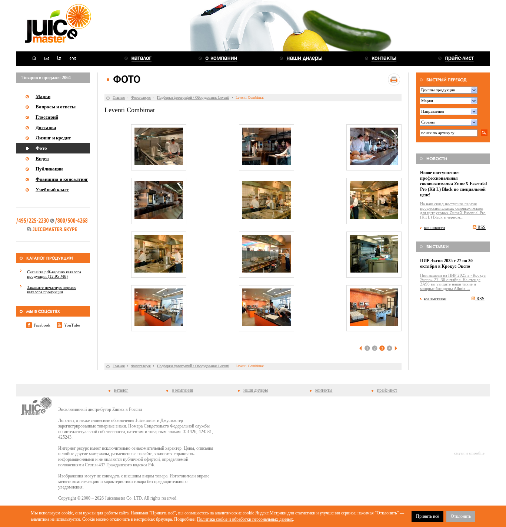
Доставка (46, 127)
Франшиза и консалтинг (62, 179)
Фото (41, 148)
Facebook (42, 325)
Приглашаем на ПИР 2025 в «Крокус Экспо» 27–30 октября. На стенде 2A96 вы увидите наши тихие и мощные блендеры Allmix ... (453, 282)
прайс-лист (387, 390)
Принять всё (427, 516)
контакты (323, 390)
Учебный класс (52, 189)
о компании (182, 390)
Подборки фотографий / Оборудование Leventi (193, 97)
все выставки (435, 299)
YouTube (72, 325)
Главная (119, 97)
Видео (42, 158)
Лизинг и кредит (53, 138)
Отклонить (461, 516)
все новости (434, 227)
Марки (43, 96)
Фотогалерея (141, 97)
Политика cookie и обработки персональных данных (245, 519)
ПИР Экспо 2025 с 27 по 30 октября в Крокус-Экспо (446, 263)
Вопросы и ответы (56, 106)
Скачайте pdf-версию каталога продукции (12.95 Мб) (54, 274)
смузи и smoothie (469, 453)
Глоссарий (47, 117)
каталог (121, 390)
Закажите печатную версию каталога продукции (51, 289)
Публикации (49, 169)
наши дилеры (255, 390)
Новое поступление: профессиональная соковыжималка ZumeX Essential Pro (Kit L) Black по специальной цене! (453, 183)
